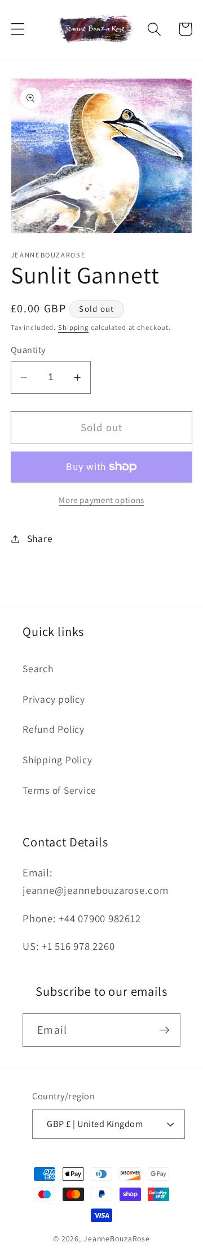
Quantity (28, 349)
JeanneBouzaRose (116, 1238)
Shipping (73, 327)
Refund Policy (54, 729)
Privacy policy (54, 699)
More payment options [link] (101, 499)
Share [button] (40, 538)
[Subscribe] (164, 1029)
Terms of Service (59, 790)
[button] (17, 29)
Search (38, 668)
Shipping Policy (57, 759)
